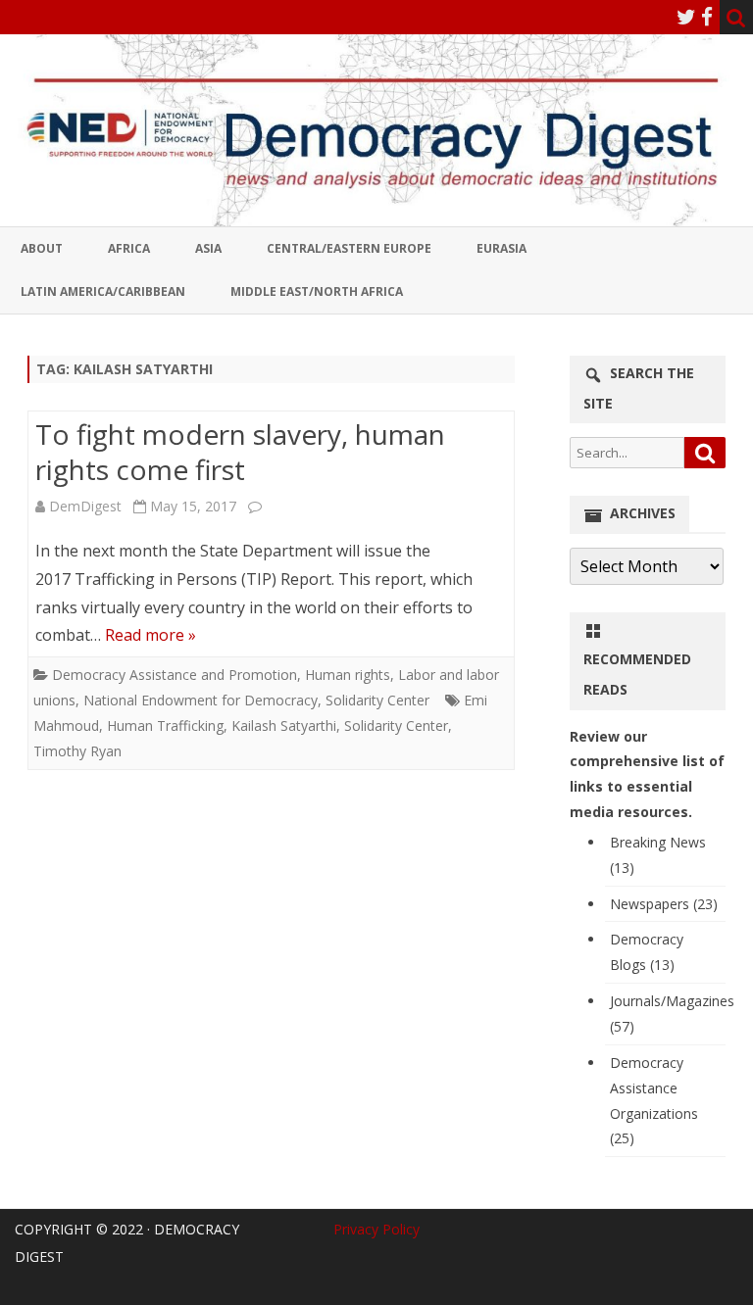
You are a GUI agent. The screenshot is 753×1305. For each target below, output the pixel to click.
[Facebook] (707, 16)
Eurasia (502, 248)
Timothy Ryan (77, 751)
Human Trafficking (165, 725)
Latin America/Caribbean (103, 291)
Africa (129, 248)
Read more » (150, 635)
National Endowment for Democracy (200, 700)
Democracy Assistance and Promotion (174, 674)
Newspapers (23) (664, 903)
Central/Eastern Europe (349, 248)
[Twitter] (686, 16)
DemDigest (85, 506)
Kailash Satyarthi (283, 725)
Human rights (347, 674)
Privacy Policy (376, 1229)
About (42, 248)
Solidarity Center (377, 700)
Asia (208, 248)
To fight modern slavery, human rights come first (240, 451)
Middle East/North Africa (316, 291)
